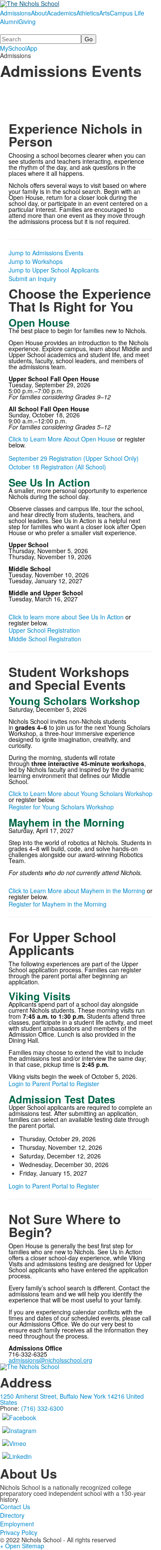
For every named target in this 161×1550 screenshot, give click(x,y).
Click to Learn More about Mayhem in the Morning (77, 890)
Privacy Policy (18, 1532)
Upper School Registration (44, 630)
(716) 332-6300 (42, 1408)
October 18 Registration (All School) (57, 467)
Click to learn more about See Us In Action (66, 617)
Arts (104, 13)
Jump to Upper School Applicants (54, 270)
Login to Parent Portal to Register (54, 1083)
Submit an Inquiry (32, 278)
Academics (61, 13)
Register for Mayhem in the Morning (57, 904)
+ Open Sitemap (22, 1545)
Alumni (9, 21)
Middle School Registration (45, 638)
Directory (12, 1515)
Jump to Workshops (36, 261)
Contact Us (15, 1506)
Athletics (87, 13)
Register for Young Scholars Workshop (61, 807)
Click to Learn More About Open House (62, 439)
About (39, 13)
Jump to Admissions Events (46, 252)
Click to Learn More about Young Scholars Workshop (80, 793)
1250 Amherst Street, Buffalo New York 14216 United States (72, 1399)
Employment (17, 1523)
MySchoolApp (18, 48)
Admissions (15, 13)
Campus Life (127, 13)
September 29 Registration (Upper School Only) (74, 458)
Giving (27, 21)
